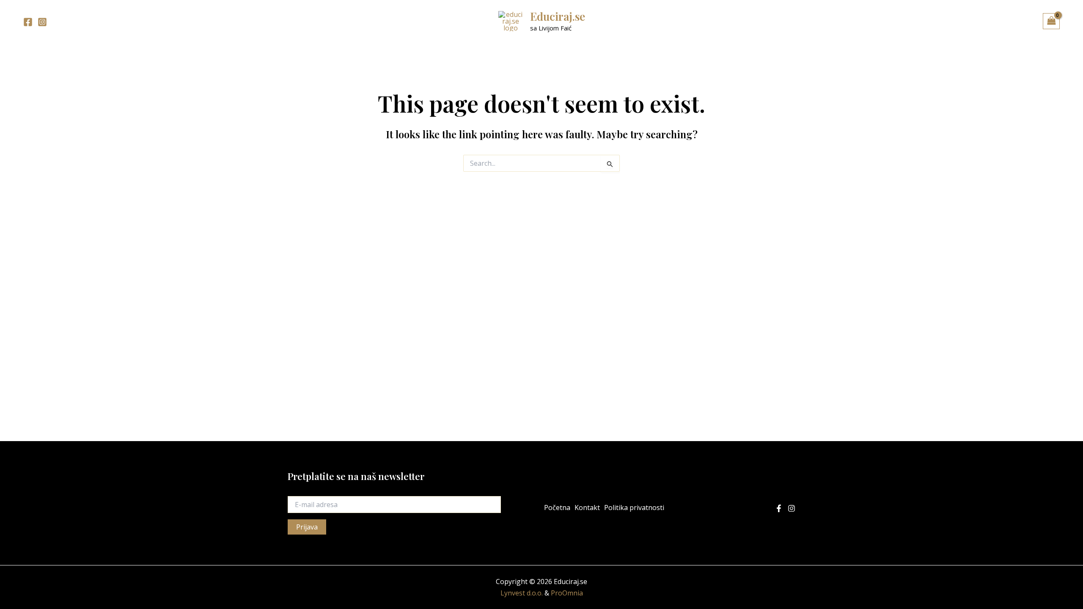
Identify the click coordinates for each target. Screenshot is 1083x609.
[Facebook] (28, 22)
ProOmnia (567, 593)
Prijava (307, 527)
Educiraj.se (557, 16)
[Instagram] (42, 22)
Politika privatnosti (634, 507)
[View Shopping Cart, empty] (1051, 21)
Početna (557, 507)
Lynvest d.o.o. (521, 593)
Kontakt (587, 507)
